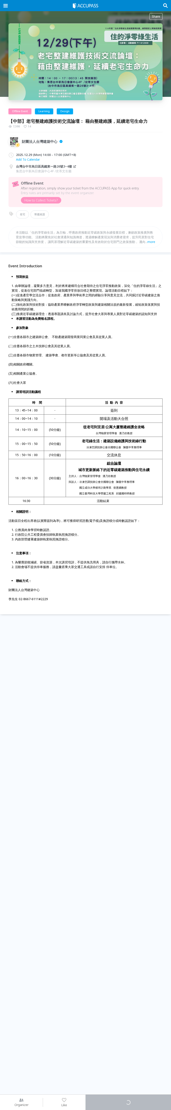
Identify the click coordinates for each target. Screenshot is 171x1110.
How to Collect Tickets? (41, 200)
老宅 (22, 214)
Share (156, 16)
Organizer (21, 1105)
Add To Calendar (28, 159)
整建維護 (39, 214)
